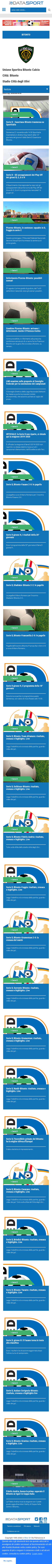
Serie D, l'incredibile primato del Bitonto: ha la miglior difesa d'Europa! (25, 1140)
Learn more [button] (37, 1554)
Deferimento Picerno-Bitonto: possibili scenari (24, 279)
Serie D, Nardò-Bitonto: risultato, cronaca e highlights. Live (26, 1089)
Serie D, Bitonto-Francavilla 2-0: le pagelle (25, 635)
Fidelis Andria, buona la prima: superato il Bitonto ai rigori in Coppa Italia (25, 1492)
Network (37, 1526)
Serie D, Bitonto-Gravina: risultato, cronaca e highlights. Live (25, 1442)
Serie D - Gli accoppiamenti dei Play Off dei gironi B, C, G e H (24, 176)
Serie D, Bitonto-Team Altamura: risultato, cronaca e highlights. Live (25, 737)
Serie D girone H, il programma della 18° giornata (24, 687)
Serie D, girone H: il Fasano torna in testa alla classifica (25, 1341)
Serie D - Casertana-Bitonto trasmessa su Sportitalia (25, 123)
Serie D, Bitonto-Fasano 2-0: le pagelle (24, 484)
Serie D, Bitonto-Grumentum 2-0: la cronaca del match (22, 938)
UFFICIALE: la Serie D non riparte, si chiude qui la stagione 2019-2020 (26, 435)
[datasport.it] (26, 3)
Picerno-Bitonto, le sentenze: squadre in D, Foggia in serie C (26, 229)
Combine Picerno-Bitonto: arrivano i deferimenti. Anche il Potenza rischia (23, 329)
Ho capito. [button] (8, 1561)
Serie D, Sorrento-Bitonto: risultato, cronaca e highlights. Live (22, 989)
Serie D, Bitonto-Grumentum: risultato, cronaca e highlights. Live (24, 1039)
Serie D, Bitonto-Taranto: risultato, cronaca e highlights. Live (25, 1291)
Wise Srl (27, 1537)
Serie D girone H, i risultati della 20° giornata (22, 536)
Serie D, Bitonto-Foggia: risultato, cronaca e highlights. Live (25, 888)
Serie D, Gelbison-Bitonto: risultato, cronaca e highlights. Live (22, 787)
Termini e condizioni (14, 1526)
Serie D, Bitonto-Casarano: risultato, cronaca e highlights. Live (22, 1190)
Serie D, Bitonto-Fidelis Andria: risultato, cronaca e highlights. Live (25, 838)
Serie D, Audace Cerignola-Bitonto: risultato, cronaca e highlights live (22, 1391)
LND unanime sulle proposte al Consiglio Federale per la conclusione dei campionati (26, 382)
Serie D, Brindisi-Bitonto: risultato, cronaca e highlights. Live (26, 1240)
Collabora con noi (13, 1531)
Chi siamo (27, 1526)
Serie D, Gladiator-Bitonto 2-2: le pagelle (25, 585)
